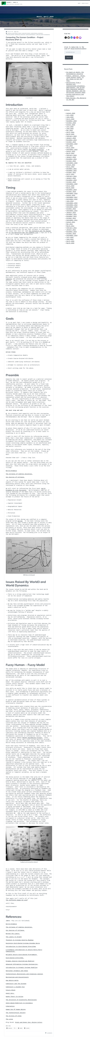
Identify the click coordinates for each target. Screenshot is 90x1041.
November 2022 (71, 159)
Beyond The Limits (13, 933)
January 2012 (71, 212)
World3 (20, 521)
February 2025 (71, 136)
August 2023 (70, 151)
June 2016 (69, 201)
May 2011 (69, 224)
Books (19, 33)
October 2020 (71, 182)
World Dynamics (11, 470)
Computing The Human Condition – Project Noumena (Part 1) (24, 38)
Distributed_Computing (20, 34)
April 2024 (70, 147)
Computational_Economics (37, 33)
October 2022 (71, 161)
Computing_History (10, 34)
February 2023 (71, 155)
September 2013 (71, 207)
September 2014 (71, 205)
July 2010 (69, 237)
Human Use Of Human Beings (16, 1009)
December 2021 (71, 168)
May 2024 (69, 145)
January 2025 (71, 138)
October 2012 (71, 209)
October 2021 (71, 172)
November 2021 (71, 170)
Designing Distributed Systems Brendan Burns (23, 943)
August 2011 (70, 222)
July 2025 (69, 126)
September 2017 (71, 197)
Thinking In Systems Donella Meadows (19, 940)
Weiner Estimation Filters (32, 737)
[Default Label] (68, 37)
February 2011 (71, 228)
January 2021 (71, 178)
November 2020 (71, 180)
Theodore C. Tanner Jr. (12, 2)
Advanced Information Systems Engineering (22, 964)
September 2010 (71, 235)
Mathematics (47, 34)
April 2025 (70, 132)
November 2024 (71, 140)
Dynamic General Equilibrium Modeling (20, 961)
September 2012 (71, 210)
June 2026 (69, 117)
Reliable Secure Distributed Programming (21, 954)
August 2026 (70, 113)
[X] (66, 37)
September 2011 (71, 220)
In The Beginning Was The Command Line (23, 232)
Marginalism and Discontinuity (17, 977)
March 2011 (70, 226)
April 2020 (70, 186)
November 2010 (71, 231)
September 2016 (71, 199)
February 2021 (71, 176)
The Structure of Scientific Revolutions (21, 1000)
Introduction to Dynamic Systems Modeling (21, 967)
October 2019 (71, 191)
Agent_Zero (10, 993)
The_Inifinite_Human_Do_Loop (16, 900)
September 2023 (71, 149)
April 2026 (70, 119)
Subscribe (68, 57)
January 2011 (71, 230)
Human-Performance (30, 34)
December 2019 (71, 189)
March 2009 (70, 243)
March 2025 (70, 134)
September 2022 (71, 163)
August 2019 (70, 195)
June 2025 (69, 128)
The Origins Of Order (14, 1016)
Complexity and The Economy (16, 983)
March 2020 (70, 188)
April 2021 (70, 174)
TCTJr (17, 31)
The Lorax (9, 1019)
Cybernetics (10, 1006)
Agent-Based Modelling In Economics (19, 1003)
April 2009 (70, 241)
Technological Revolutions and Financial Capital (24, 974)
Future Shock (10, 990)
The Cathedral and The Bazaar (40, 231)
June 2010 (69, 239)
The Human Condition (36, 150)
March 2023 (70, 153)
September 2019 (71, 193)
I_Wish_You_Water (39, 34)
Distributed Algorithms (15, 958)
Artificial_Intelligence (13, 33)
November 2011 (71, 216)
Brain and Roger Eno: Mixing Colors (28, 1022)
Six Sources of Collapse (15, 477)
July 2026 (69, 115)
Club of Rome (36, 778)
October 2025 (71, 123)
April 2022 (70, 166)
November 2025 (71, 121)
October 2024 (71, 142)
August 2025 (70, 124)
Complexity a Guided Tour (15, 987)
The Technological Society (16, 1012)
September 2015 (71, 203)
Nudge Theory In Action (14, 996)
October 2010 (71, 233)
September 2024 (71, 144)
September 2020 (71, 184)
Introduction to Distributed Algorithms (21, 946)
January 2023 (71, 157)
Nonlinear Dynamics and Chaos (17, 971)
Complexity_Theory (26, 33)
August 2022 (70, 165)
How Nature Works (12, 980)
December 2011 (71, 214)
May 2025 (69, 130)
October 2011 (71, 218)
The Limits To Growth (14, 937)
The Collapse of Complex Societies (19, 474)
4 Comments (49, 1033)
